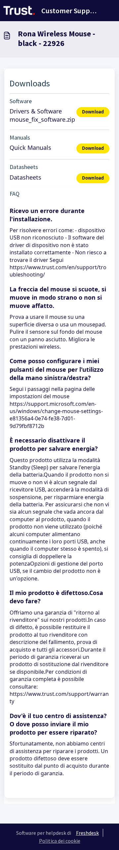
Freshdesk (87, 832)
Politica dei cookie (59, 840)
